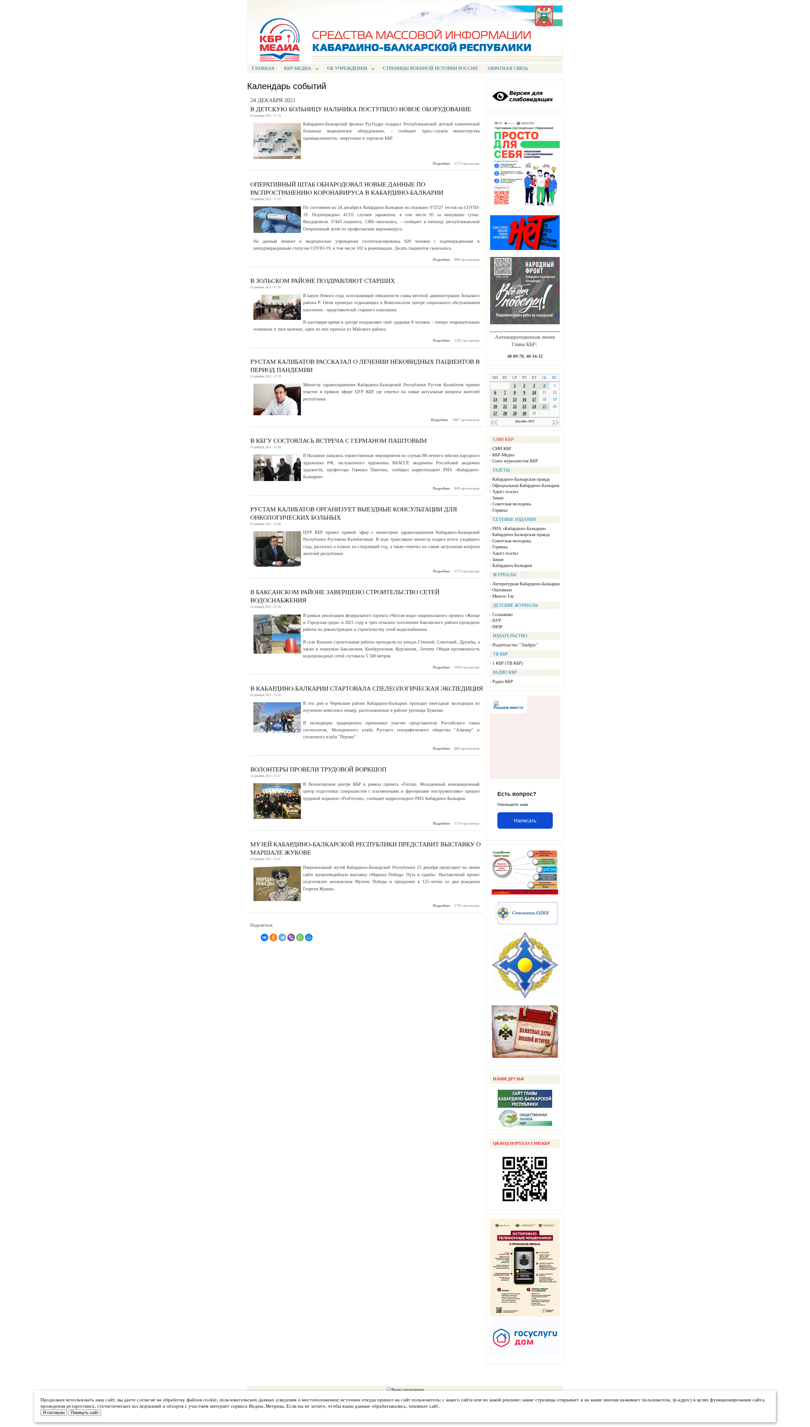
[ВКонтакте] (264, 937)
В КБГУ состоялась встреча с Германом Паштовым (338, 440)
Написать (525, 820)
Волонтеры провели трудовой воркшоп (318, 769)
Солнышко (502, 614)
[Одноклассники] (273, 937)
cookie (210, 1399)
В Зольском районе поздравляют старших (322, 280)
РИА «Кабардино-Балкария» (519, 528)
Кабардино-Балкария (512, 565)
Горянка (500, 510)
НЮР (497, 627)
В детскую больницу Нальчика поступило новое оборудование (360, 109)
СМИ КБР (501, 448)
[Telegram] (282, 937)
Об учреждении (344, 69)
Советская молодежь (511, 504)
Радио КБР (502, 681)
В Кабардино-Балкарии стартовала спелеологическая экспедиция (366, 688)
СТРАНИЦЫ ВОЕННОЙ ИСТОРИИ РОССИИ (430, 68)
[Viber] (291, 937)
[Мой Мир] (309, 937)
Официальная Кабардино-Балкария (525, 485)
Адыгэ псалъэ (505, 491)
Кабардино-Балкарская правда (521, 479)
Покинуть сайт (84, 1412)
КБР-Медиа (503, 455)
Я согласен (54, 1412)
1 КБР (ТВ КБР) (507, 663)
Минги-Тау (503, 596)
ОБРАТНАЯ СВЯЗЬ (508, 68)
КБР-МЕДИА (295, 69)
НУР (496, 620)
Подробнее (441, 163)
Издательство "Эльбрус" (515, 645)
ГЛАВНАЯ (263, 68)
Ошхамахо (502, 590)
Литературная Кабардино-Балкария (525, 584)
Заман (498, 498)
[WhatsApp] (300, 937)
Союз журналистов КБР (515, 461)
